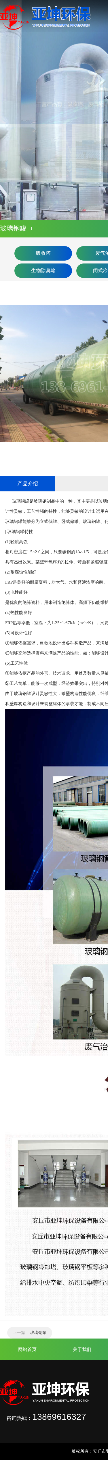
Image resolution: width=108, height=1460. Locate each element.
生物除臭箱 (43, 270)
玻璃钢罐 (38, 1332)
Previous (10, 110)
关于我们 (82, 1349)
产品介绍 (27, 483)
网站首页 (27, 1349)
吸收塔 (43, 253)
